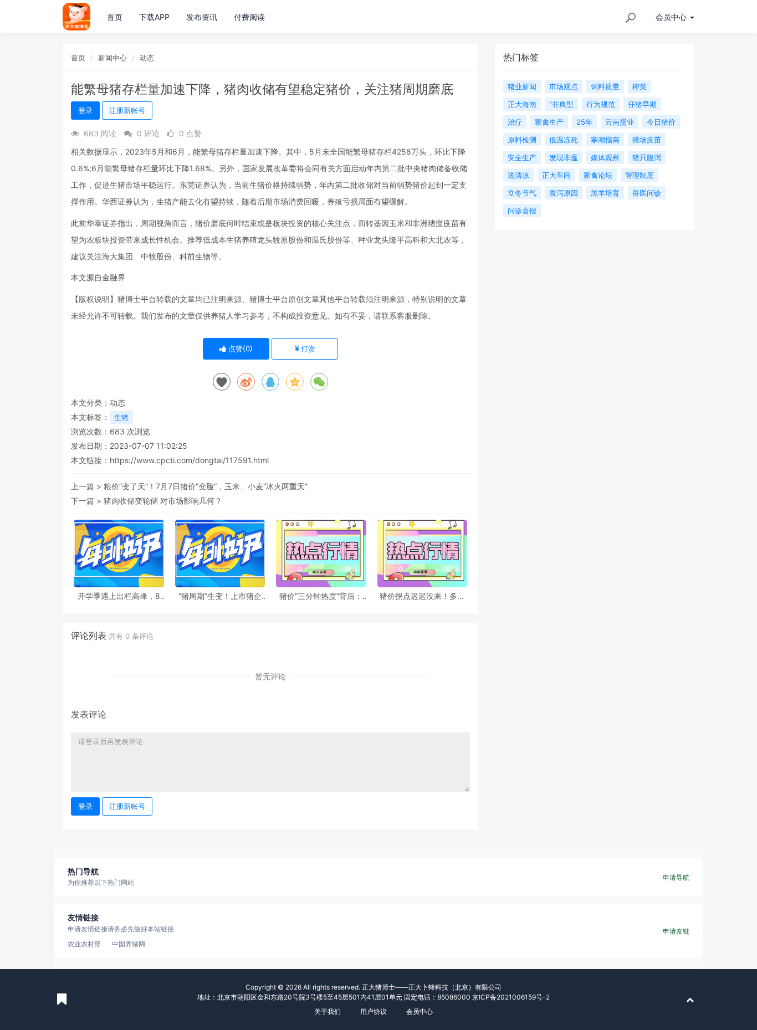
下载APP (154, 17)
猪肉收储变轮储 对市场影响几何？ (163, 500)
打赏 (307, 348)
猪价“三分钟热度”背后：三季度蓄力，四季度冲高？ (320, 596)
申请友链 (676, 931)
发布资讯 (201, 17)
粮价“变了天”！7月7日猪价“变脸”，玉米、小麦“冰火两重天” (206, 486)
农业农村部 (84, 944)
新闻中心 (112, 57)
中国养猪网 (128, 944)
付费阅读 (249, 17)
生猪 (121, 417)
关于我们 (327, 1011)
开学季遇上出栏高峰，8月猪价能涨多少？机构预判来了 (118, 596)
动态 (147, 57)
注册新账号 (127, 110)
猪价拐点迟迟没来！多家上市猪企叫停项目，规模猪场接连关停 (422, 596)
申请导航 (676, 877)
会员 (671, 17)
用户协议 (373, 1011)
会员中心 (419, 1011)
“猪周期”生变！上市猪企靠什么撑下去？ (220, 596)
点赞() (239, 348)
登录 (85, 110)
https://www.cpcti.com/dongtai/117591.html (189, 460)
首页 (114, 17)
